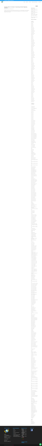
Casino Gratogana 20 (33, 221)
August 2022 (32, 69)
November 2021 (33, 78)
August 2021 (32, 81)
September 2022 (33, 68)
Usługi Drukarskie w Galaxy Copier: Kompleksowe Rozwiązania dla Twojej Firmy (16, 435)
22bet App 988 (32, 129)
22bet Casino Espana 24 (33, 133)
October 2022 (32, 67)
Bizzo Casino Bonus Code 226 (34, 208)
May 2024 (32, 49)
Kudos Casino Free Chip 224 (34, 284)
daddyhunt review (33, 230)
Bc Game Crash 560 (33, 154)
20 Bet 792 (32, 111)
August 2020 (32, 92)
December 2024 (33, 42)
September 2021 (33, 80)
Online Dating (32, 328)
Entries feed (32, 421)
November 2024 (33, 43)
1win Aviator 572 (33, 107)
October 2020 (32, 90)
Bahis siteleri (32, 149)
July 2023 (32, 58)
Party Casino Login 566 (33, 332)
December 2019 (33, 100)
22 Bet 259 (32, 114)
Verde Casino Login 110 (33, 390)
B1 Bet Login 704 (33, 146)
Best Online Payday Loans (34, 175)
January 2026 (32, 29)
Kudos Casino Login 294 (33, 287)
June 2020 (32, 94)
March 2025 (32, 39)
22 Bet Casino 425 (33, 121)
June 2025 (32, 36)
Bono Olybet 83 (32, 212)
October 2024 (32, 44)
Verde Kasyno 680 (33, 394)
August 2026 (32, 22)
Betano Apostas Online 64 (34, 179)
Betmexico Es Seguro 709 (34, 183)
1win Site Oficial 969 (33, 110)
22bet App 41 (32, 126)
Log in (31, 420)
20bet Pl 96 (32, 112)
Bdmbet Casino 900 (33, 173)
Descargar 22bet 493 (33, 234)
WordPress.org (32, 423)
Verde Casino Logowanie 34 (34, 391)
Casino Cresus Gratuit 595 (34, 220)
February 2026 (32, 28)
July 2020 (32, 93)
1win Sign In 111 (33, 109)
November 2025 (33, 31)
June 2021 (32, 83)
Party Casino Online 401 (33, 333)
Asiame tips (32, 143)
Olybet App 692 (32, 316)
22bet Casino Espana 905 (34, 136)
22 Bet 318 (32, 116)
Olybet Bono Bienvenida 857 (34, 319)
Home (14, 429)
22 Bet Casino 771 (33, 124)
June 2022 (32, 71)
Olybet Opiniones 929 (33, 325)
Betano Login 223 (33, 182)
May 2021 (32, 84)
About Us (14, 430)
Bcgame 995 (32, 155)
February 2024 (32, 52)
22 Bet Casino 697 (33, 123)
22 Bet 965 (32, 119)
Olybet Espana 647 (33, 322)
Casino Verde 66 (33, 222)
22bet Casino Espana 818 (34, 134)
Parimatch (32, 330)
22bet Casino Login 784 (33, 138)
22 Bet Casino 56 (33, 122)
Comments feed (33, 422)
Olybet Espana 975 (33, 324)
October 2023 (32, 56)
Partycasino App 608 (33, 334)
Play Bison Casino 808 (33, 339)
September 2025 (33, 33)
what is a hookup (33, 400)
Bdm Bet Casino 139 (33, 157)
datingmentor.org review (33, 233)
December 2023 (33, 54)
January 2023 (32, 64)
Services (14, 431)
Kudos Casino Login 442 (33, 289)
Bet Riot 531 (32, 176)
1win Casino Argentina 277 (34, 108)
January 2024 (32, 53)
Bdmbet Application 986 (33, 171)
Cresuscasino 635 (33, 228)
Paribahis (32, 329)
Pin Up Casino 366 (33, 338)
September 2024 (33, 45)
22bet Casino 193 (33, 131)
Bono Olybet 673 (33, 211)
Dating (32, 231)
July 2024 (32, 47)
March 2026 (32, 27)
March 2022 (32, 74)
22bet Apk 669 (32, 125)
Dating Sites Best (33, 232)
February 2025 (32, 40)
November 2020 (33, 89)
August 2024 (32, 46)
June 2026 (32, 24)
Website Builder (32, 399)
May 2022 (32, 72)
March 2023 (32, 62)
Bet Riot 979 (32, 177)
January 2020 (32, 99)
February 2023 (32, 63)
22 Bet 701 (32, 118)
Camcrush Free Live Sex (33, 214)
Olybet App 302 (32, 315)
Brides (31, 213)
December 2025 (33, 30)
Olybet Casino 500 (33, 320)
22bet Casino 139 (33, 130)
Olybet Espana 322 (33, 321)
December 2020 (33, 88)
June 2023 (32, 59)
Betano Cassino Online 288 (34, 180)
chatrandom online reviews (34, 223)
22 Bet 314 (32, 115)
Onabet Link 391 (33, 327)
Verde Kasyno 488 (33, 393)
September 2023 (33, 57)
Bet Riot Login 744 (33, 178)
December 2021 (33, 77)
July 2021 (32, 82)
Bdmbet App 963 (33, 168)
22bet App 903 (32, 128)
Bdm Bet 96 (32, 156)
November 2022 (33, 66)
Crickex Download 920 (33, 229)
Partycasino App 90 (33, 335)
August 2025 (32, 34)
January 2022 (32, 76)
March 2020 (32, 97)
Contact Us (14, 433)
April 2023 (32, 61)
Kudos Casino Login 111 (33, 286)
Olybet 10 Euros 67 (33, 314)
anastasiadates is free (33, 142)
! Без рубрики (32, 104)
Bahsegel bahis (32, 152)
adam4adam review (33, 141)
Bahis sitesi (32, 150)
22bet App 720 (32, 127)
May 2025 (32, 37)
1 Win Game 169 (33, 106)
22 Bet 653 (32, 117)
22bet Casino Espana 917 (34, 137)
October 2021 (32, 79)
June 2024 (32, 48)
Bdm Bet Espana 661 (33, 167)
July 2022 (32, 70)
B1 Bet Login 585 (33, 145)
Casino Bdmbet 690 (33, 218)
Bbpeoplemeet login (33, 153)
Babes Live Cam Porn (33, 147)
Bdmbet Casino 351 (33, 172)
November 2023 (33, 55)
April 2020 (32, 96)
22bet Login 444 (33, 140)
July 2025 (32, 35)
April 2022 (32, 73)
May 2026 (32, 25)
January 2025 (32, 41)
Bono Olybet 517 (33, 210)
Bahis (31, 148)
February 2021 (32, 86)
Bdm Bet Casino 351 (33, 158)
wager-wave (32, 398)
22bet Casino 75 (33, 132)
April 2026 (32, 26)
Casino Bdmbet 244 (33, 217)
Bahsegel (32, 151)
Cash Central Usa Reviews (34, 215)
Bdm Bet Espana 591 (33, 166)
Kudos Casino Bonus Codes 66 (34, 283)
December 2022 (33, 65)
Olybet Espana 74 (33, 323)
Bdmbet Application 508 (33, 170)
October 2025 (32, 32)
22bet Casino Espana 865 (34, 135)
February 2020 (32, 98)
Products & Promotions (16, 432)
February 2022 (32, 75)
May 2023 (32, 60)
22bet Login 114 (33, 139)
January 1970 (32, 101)
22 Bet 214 (32, 113)
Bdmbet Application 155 (33, 169)
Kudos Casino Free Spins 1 (34, 285)
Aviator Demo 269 (33, 144)
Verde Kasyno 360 (33, 392)
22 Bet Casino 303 (33, 120)
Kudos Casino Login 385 (33, 288)
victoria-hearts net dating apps (34, 395)
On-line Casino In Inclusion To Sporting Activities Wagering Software (15, 7)
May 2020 (32, 95)
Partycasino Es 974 (33, 336)
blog (31, 209)
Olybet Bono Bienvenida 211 (34, 317)
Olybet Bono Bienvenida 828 (34, 318)
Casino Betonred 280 (33, 219)
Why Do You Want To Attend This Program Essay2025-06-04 (34, 15)
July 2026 (32, 23)
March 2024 (32, 51)
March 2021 (32, 85)
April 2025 (32, 38)
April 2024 (32, 50)
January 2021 (32, 87)
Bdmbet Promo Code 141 (34, 174)
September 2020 (33, 91)
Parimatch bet (32, 331)
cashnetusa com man (33, 216)
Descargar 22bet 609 (33, 235)
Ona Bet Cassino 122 (33, 326)
